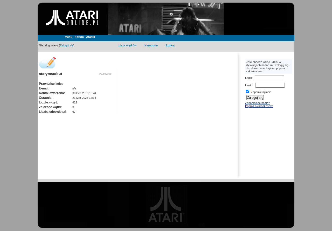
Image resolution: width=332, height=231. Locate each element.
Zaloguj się (66, 45)
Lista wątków (128, 45)
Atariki (90, 36)
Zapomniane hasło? (257, 102)
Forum (79, 36)
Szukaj (170, 45)
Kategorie (151, 45)
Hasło (248, 85)
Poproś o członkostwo (259, 106)
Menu (68, 36)
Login (248, 77)
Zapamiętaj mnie (260, 92)
